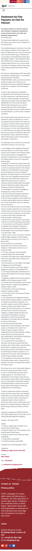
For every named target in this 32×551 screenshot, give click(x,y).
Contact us (6, 484)
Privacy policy (7, 488)
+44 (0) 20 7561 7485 (12, 538)
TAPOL (4, 524)
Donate (15, 484)
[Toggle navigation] (3, 10)
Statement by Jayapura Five (12, 464)
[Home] (4, 6)
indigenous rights (7, 450)
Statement (8, 461)
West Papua (5, 457)
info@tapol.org (12, 540)
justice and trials (19, 450)
